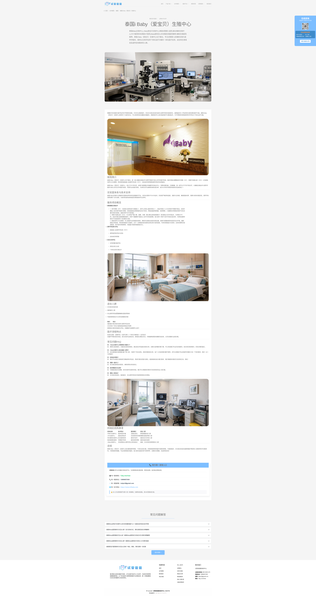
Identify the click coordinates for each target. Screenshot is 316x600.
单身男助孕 (180, 576)
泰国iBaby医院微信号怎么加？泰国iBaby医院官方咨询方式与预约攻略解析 (128, 535)
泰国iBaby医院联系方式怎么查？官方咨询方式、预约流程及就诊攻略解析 (127, 529)
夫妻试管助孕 (180, 582)
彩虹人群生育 (180, 579)
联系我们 (209, 3)
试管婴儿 (179, 568)
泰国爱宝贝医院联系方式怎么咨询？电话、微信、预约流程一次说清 (126, 546)
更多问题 (157, 552)
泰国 (117, 11)
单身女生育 (180, 573)
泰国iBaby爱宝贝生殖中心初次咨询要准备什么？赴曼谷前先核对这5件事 (127, 524)
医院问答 (193, 3)
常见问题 (161, 576)
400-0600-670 (305, 41)
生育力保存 (180, 571)
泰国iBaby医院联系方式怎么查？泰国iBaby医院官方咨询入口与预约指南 (127, 541)
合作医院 (112, 11)
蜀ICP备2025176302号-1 (161, 593)
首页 (162, 3)
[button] (155, 98)
